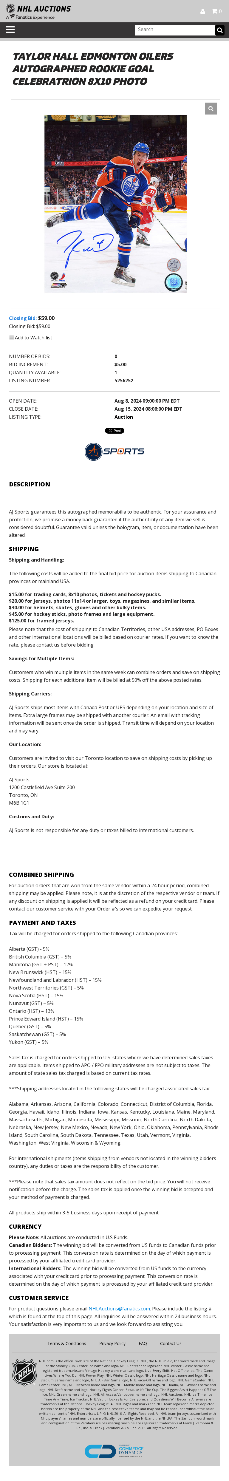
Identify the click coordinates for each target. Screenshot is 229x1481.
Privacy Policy (112, 1343)
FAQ (143, 1343)
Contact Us (171, 1343)
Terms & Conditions (66, 1343)
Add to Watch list (33, 337)
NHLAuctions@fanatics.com (119, 1308)
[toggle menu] (10, 29)
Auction (123, 417)
